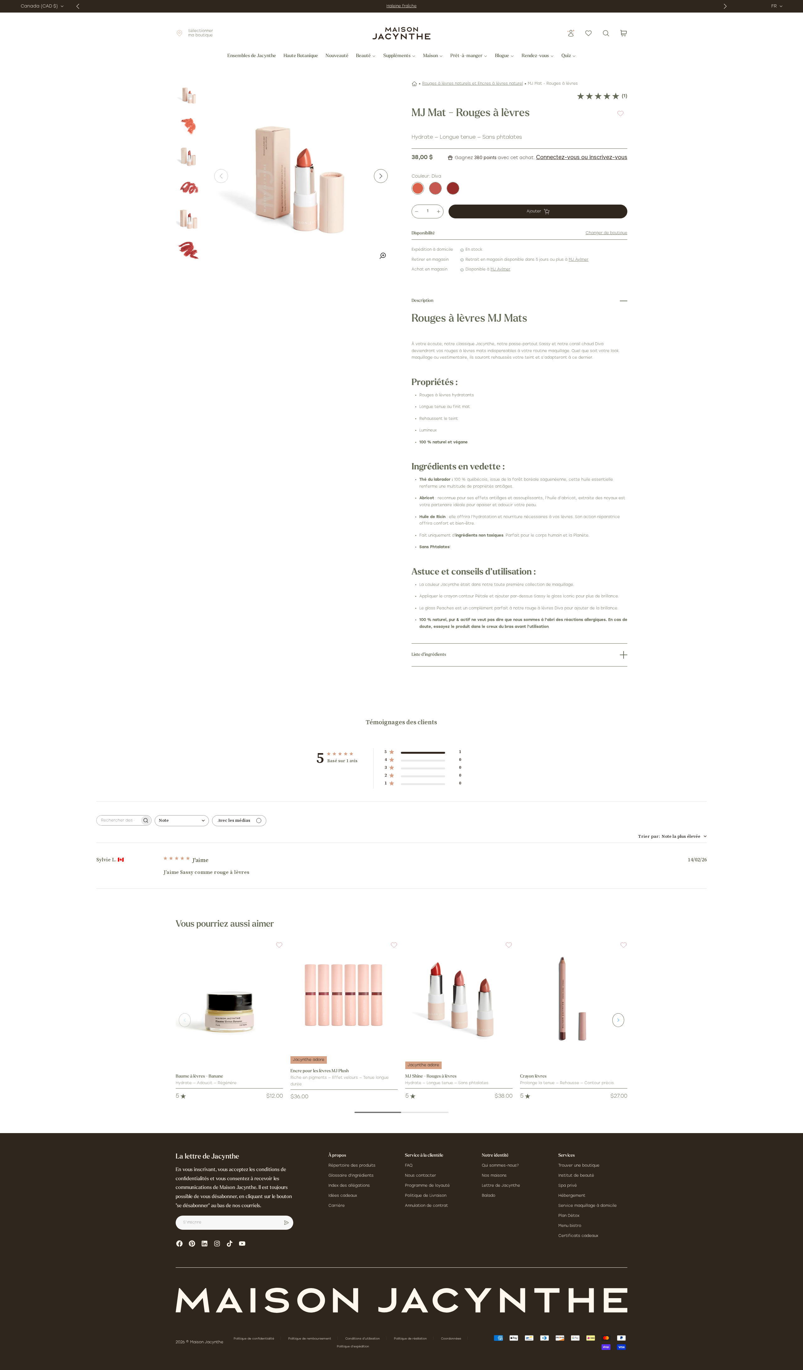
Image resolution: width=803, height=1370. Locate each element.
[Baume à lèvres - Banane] (229, 995)
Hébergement (571, 1196)
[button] (275, 948)
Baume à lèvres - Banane (199, 1076)
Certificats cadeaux (578, 1236)
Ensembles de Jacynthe (251, 56)
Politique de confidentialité (254, 1338)
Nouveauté (337, 56)
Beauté (363, 56)
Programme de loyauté (427, 1186)
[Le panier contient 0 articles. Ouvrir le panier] (623, 33)
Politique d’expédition (353, 1346)
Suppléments (397, 56)
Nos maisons (494, 1176)
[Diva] (418, 188)
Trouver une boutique (578, 1166)
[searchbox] (118, 820)
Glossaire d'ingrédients (351, 1176)
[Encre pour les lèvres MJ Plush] (344, 995)
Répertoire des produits (351, 1166)
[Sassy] (435, 188)
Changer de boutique (606, 233)
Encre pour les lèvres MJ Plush (319, 1071)
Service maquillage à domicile (587, 1206)
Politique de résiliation (411, 1338)
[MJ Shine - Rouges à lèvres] (459, 995)
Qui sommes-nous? (500, 1166)
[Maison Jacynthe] (401, 33)
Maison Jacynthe (206, 1342)
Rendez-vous (535, 56)
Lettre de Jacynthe (501, 1186)
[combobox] (182, 820)
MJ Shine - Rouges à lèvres (430, 1076)
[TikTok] (229, 1243)
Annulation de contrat (426, 1206)
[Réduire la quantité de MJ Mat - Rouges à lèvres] (416, 211)
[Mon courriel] (286, 1223)
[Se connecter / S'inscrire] (571, 33)
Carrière (336, 1206)
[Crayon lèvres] (573, 995)
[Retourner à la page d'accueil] (401, 1300)
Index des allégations (349, 1186)
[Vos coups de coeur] (588, 33)
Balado (488, 1196)
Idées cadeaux (342, 1196)
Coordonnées (451, 1338)
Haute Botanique (301, 56)
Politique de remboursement (310, 1338)
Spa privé (567, 1186)
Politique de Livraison (425, 1196)
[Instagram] (217, 1243)
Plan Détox (568, 1216)
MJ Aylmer (578, 260)
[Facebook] (179, 1243)
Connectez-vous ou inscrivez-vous (581, 157)
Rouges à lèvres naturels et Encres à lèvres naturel (472, 84)
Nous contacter (420, 1176)
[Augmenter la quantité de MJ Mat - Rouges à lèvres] (438, 211)
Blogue (502, 56)
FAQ (408, 1166)
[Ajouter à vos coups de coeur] (620, 113)
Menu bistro (569, 1226)
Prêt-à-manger (466, 56)
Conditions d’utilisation (363, 1338)
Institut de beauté (576, 1176)
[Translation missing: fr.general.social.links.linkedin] (204, 1243)
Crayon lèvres (533, 1076)
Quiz (566, 56)
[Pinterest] (192, 1243)
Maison (430, 56)
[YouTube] (242, 1243)
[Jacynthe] (453, 188)
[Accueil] (414, 84)
